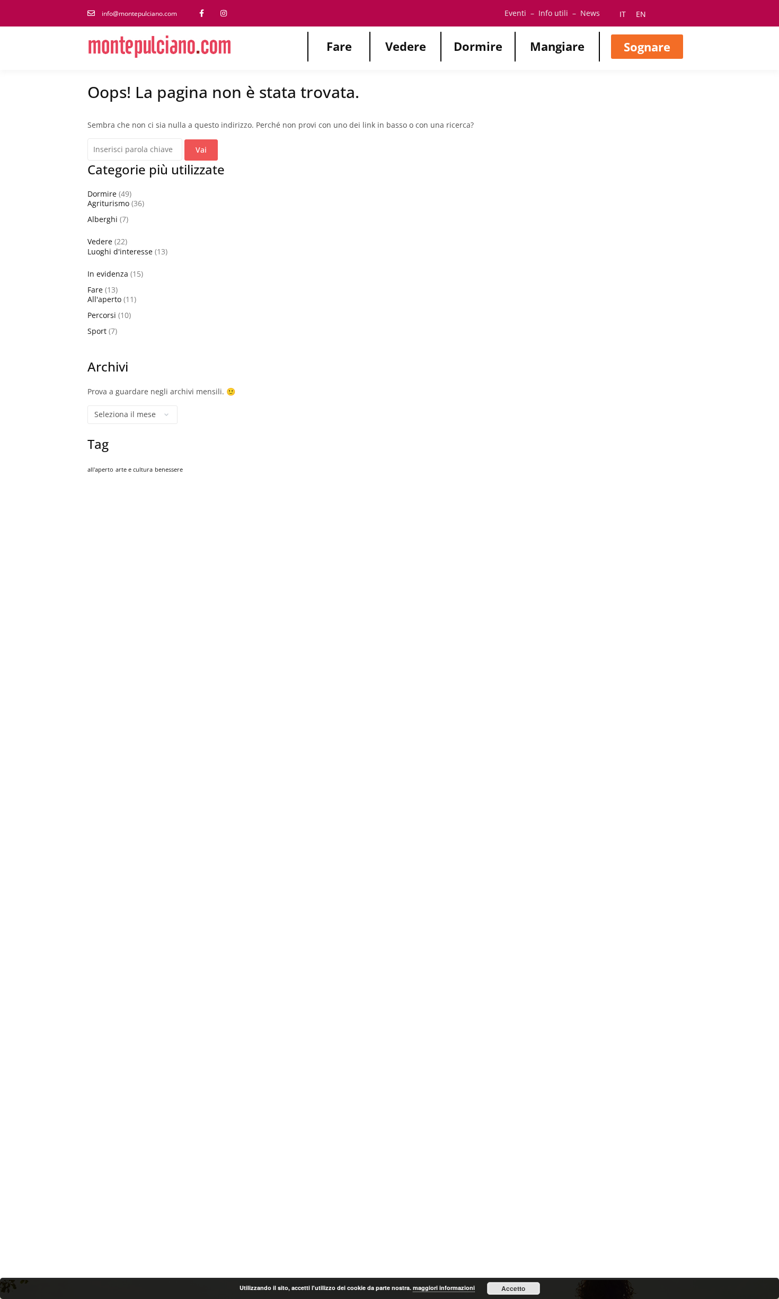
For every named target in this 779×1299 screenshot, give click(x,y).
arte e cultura (134, 469)
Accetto (513, 1288)
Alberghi (102, 219)
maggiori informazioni (444, 1288)
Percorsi (101, 315)
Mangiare (557, 46)
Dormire (478, 46)
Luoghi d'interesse (120, 251)
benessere (169, 469)
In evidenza (107, 274)
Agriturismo (108, 203)
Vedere (405, 46)
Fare (339, 46)
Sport (97, 331)
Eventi (515, 13)
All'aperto (104, 299)
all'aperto (100, 469)
